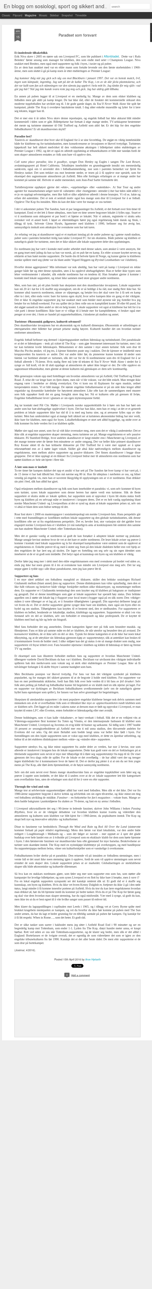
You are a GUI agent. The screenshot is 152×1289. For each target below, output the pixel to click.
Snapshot (67, 15)
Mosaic (43, 15)
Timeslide (81, 15)
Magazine (30, 15)
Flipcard (17, 15)
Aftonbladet (111, 56)
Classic (6, 15)
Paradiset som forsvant (78, 35)
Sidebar (54, 15)
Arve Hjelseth (93, 959)
